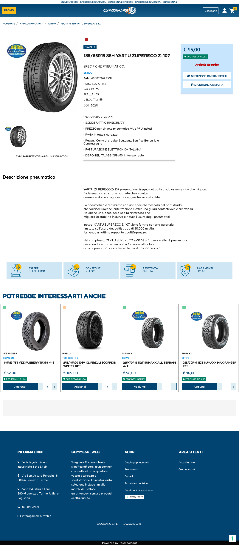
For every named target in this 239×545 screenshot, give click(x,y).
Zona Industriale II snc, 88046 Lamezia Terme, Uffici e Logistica (38, 493)
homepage (9, 23)
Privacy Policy (136, 496)
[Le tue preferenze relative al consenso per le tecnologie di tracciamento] (232, 538)
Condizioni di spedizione (139, 489)
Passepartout (128, 543)
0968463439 (30, 507)
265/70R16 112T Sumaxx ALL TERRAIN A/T (149, 364)
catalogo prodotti (31, 23)
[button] (41, 77)
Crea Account (187, 469)
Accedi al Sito (187, 462)
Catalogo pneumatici (137, 462)
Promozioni (131, 469)
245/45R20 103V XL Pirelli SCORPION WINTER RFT (89, 364)
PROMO (9, 10)
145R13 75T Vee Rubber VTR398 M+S (29, 362)
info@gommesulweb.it (36, 516)
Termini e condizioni (136, 483)
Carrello (129, 476)
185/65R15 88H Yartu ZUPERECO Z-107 (81, 23)
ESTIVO (52, 23)
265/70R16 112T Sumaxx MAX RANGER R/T (209, 364)
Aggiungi (20, 386)
